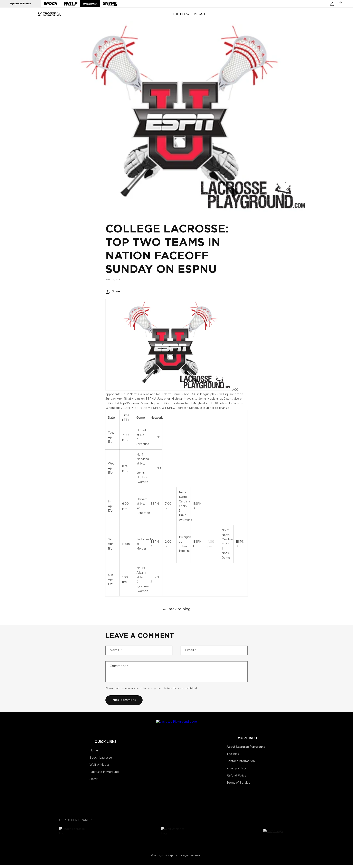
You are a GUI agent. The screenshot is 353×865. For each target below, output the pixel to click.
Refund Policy (236, 775)
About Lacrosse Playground (246, 747)
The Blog (233, 754)
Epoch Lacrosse (100, 757)
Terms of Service (238, 782)
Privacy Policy (236, 768)
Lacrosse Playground (104, 772)
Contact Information (241, 761)
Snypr (93, 779)
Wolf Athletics (99, 764)
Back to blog (179, 609)
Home (93, 750)
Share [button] (116, 291)
